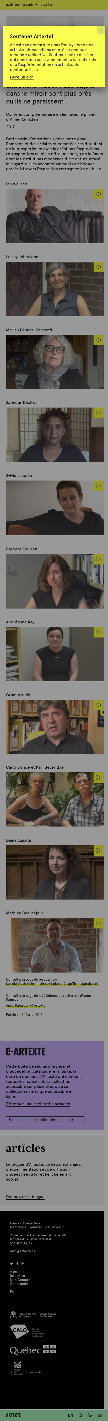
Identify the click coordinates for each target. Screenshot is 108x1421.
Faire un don (22, 77)
